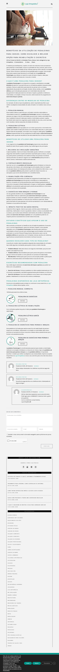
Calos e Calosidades (14, 544)
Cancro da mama (13, 552)
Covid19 (10, 563)
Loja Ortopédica (19, 355)
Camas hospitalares (14, 549)
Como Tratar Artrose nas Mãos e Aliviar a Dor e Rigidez (25, 490)
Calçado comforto (14, 533)
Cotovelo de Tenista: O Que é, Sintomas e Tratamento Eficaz (27, 476)
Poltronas (11, 632)
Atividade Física (26, 60)
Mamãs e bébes (12, 595)
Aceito (28, 663)
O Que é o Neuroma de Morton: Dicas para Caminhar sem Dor (27, 504)
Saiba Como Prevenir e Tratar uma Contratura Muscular (25, 497)
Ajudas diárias (12, 515)
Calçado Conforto (13, 536)
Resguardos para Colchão (16, 637)
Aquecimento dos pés (14, 520)
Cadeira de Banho (13, 528)
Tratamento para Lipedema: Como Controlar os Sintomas (25, 483)
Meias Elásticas (13, 605)
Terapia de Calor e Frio (15, 643)
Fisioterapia (11, 565)
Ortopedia (11, 621)
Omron (10, 619)
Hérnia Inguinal (12, 573)
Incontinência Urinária (15, 584)
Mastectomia (12, 597)
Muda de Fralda (12, 611)
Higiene (10, 576)
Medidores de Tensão (14, 603)
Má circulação (12, 592)
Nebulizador (11, 616)
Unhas (10, 645)
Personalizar (6, 670)
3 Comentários (18, 62)
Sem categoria (41, 60)
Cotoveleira (11, 560)
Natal (9, 613)
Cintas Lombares (13, 555)
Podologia (11, 629)
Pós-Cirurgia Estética (14, 635)
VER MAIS (22, 300)
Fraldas (10, 568)
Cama (9, 547)
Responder (36, 366)
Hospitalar (11, 579)
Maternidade (12, 600)
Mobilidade (11, 608)
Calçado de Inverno (14, 539)
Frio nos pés (12, 571)
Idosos (34, 60)
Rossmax (10, 640)
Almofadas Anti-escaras (15, 517)
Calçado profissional (14, 541)
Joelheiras (11, 587)
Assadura (11, 523)
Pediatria (10, 627)
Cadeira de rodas (13, 531)
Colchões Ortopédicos (15, 557)
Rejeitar (37, 663)
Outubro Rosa (12, 624)
